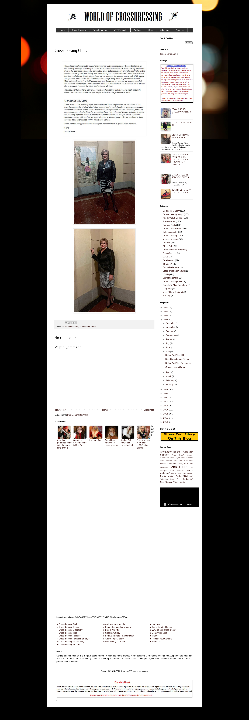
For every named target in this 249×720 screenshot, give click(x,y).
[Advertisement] (104, 472)
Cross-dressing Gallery (68, 624)
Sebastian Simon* (167, 479)
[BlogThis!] (68, 322)
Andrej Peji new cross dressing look (127, 442)
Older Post (149, 410)
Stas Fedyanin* (185, 479)
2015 (165, 418)
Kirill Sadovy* (177, 471)
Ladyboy (155, 624)
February (170, 380)
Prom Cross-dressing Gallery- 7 (182, 111)
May (168, 351)
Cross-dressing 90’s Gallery (70, 642)
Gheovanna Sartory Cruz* (178, 464)
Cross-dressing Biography (69, 630)
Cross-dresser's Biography (175, 250)
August (169, 339)
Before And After (170, 232)
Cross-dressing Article (173, 281)
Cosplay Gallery (111, 633)
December (171, 323)
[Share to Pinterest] (76, 322)
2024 (165, 315)
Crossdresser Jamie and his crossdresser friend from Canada (180, 159)
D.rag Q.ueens (169, 253)
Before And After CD (174, 355)
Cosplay (166, 243)
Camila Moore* (166, 461)
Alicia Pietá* (178, 455)
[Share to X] (71, 322)
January (170, 384)
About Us (155, 642)
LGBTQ (166, 274)
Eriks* (175, 461)
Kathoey (166, 295)
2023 (165, 319)
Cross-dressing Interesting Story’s (73, 639)
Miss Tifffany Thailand (173, 292)
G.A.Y (165, 257)
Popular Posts (169, 225)
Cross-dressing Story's (71, 326)
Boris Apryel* (175, 458)
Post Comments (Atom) (77, 415)
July (168, 343)
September (171, 335)
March (169, 376)
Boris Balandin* (187, 458)
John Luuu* (178, 467)
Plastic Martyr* (167, 476)
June (168, 347)
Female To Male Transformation (118, 636)
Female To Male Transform (175, 285)
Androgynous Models (172, 218)
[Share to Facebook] (73, 322)
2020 (165, 398)
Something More (170, 278)
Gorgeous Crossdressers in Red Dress (80, 442)
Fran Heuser (183, 461)
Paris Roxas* (188, 473)
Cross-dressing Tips (172, 235)
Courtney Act (95, 440)
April (168, 372)
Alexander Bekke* (170, 451)
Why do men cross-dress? (163, 630)
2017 (165, 410)
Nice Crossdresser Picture (177, 359)
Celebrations (169, 260)
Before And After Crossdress (178, 363)
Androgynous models (114, 624)
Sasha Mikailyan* (184, 476)
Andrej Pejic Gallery (113, 639)
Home (105, 410)
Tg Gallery (167, 264)
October (170, 331)
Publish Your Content (161, 639)
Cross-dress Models (172, 228)
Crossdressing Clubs (175, 367)
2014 (165, 422)
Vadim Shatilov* (180, 482)
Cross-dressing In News (174, 271)
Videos (154, 636)
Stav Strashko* (167, 482)
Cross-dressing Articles (69, 644)
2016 (165, 414)
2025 (165, 311)
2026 (165, 307)
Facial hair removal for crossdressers (111, 442)
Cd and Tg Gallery (171, 211)
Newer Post (60, 410)
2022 (165, 389)
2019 (165, 402)
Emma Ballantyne (171, 267)
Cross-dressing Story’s (67, 627)
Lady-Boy (167, 288)
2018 (165, 406)
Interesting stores (89, 326)
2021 (165, 394)
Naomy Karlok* (176, 473)
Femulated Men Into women (117, 627)
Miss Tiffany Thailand (114, 642)
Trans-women (169, 221)
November (171, 327)
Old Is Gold (168, 246)
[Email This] (66, 322)
